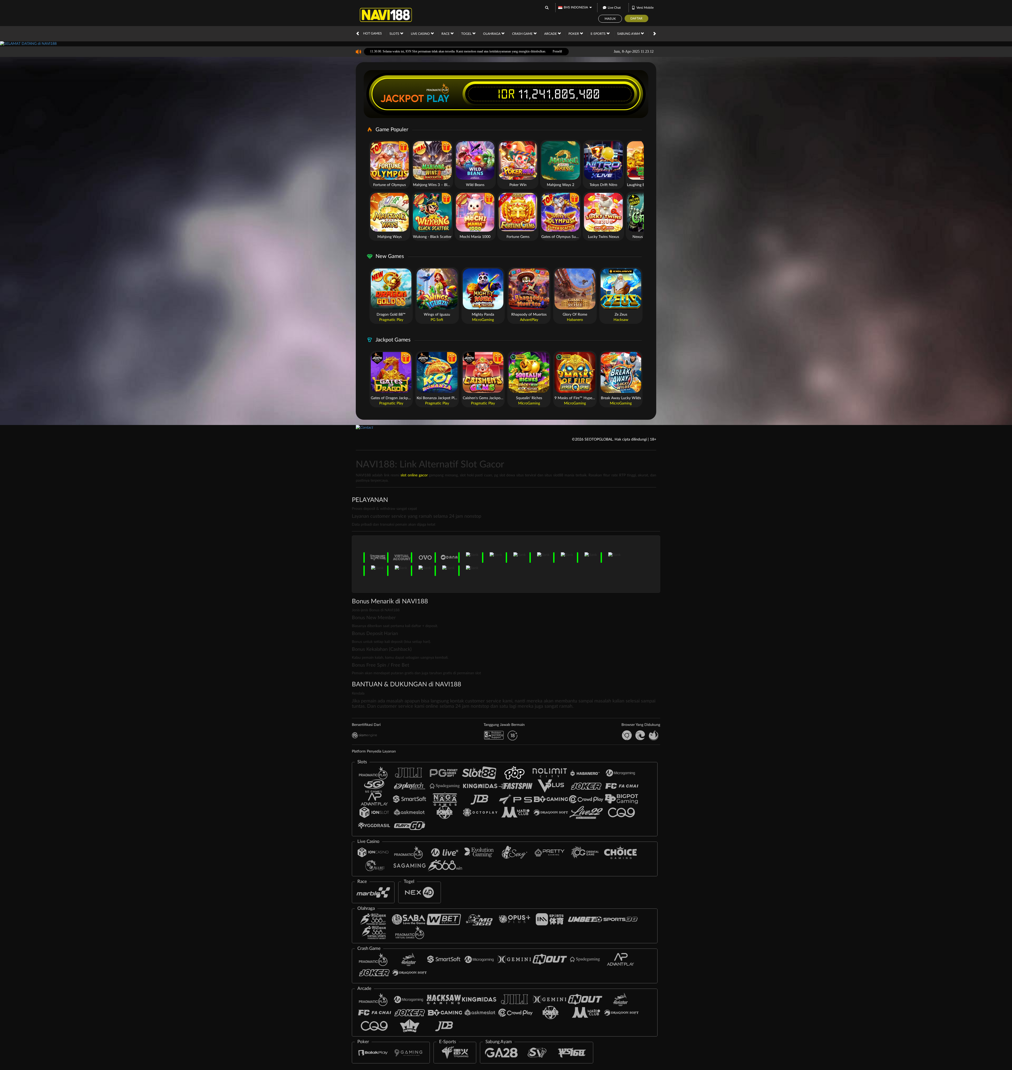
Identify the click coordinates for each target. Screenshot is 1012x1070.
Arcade (551, 33)
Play (438, 99)
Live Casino (421, 33)
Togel (466, 33)
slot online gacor (414, 475)
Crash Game (522, 33)
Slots (395, 33)
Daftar (636, 18)
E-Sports (598, 33)
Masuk (610, 18)
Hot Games (372, 33)
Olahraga (492, 33)
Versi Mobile (645, 7)
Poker (574, 33)
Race (445, 33)
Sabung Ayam (629, 33)
